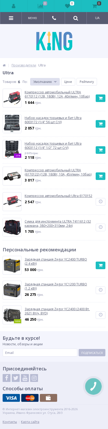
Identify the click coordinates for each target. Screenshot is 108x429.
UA (97, 18)
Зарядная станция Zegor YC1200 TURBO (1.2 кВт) (56, 286)
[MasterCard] (30, 398)
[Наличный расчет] (48, 398)
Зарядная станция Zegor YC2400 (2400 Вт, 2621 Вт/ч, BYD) (57, 311)
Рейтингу (87, 82)
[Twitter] (16, 378)
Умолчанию (42, 82)
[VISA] (11, 398)
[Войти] (14, 6)
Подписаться (92, 353)
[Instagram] (34, 378)
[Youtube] (25, 378)
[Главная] (4, 65)
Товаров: (10, 82)
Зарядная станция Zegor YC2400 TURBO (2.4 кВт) (56, 261)
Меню (32, 18)
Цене (68, 82)
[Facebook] (6, 378)
